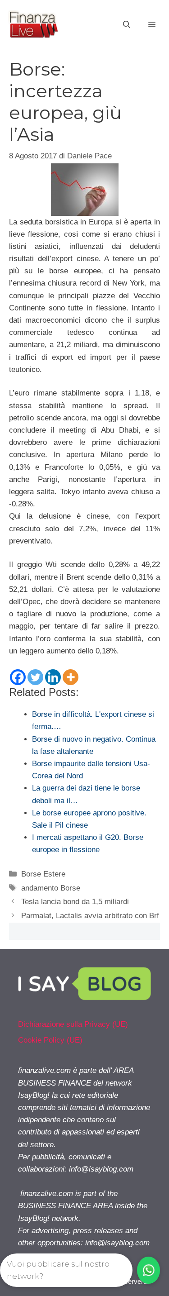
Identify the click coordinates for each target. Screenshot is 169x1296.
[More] (70, 677)
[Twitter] (35, 677)
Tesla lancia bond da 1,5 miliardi (75, 901)
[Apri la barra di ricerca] (126, 25)
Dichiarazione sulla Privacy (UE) (73, 1024)
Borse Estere (43, 874)
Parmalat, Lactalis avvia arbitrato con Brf (90, 915)
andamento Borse (50, 888)
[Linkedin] (53, 677)
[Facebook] (18, 677)
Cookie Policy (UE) (50, 1040)
